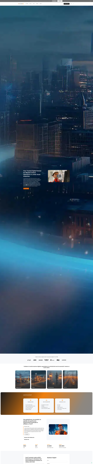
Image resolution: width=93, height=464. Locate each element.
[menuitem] (73, 3)
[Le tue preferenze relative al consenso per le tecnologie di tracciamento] (91, 462)
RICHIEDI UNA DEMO (26, 188)
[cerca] (71, 3)
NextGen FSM (26, 434)
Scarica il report (51, 457)
